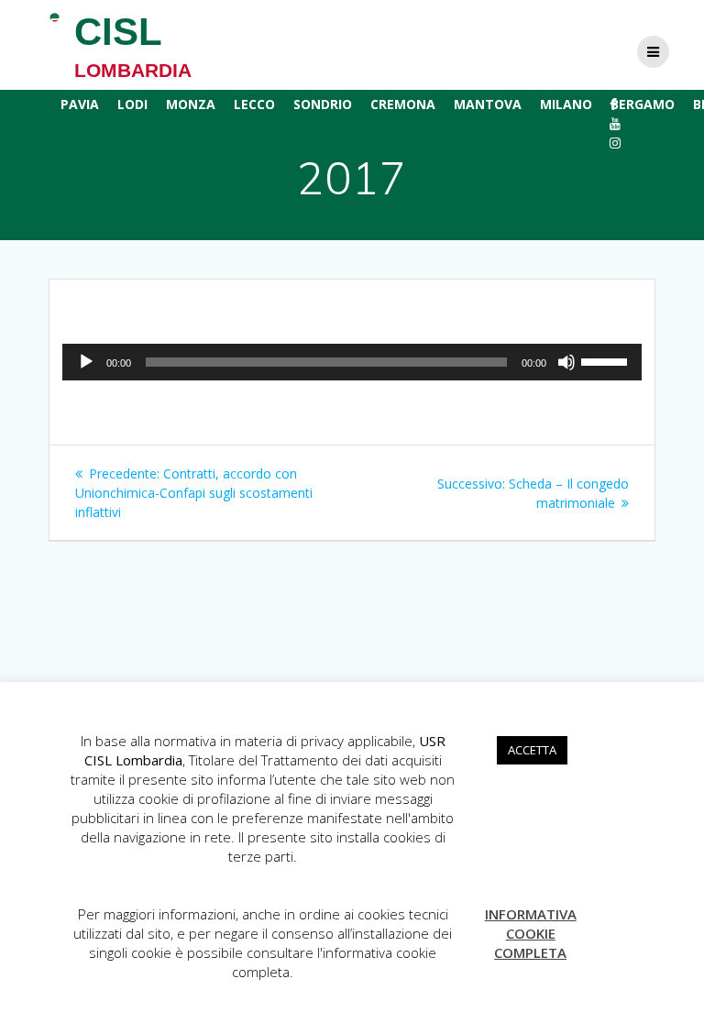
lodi (132, 104)
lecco (254, 104)
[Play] (86, 362)
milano (566, 104)
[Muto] (566, 362)
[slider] (606, 360)
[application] (351, 362)
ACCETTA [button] (532, 750)
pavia (79, 104)
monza (190, 104)
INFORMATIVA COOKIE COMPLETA (531, 933)
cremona (402, 104)
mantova (488, 104)
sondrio (322, 104)
